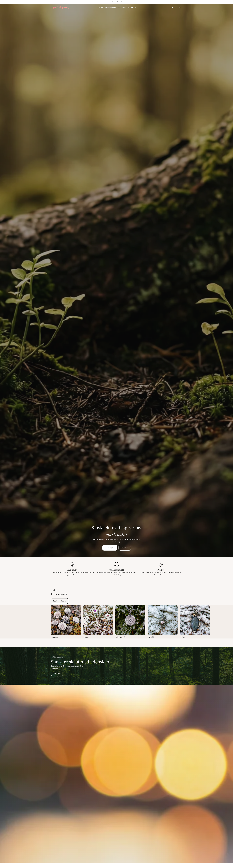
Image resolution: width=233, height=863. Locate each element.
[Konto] (176, 7)
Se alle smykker (110, 548)
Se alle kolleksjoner (59, 601)
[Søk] (172, 7)
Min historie (125, 548)
